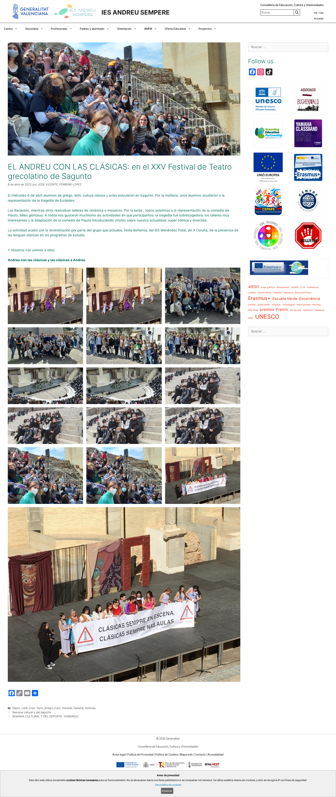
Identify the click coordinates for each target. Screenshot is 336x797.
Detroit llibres (264, 292)
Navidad (316, 304)
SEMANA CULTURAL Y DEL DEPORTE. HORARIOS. (45, 716)
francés (252, 304)
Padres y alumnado (92, 29)
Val (315, 12)
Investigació (289, 304)
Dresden (277, 292)
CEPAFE (294, 287)
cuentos (252, 292)
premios (267, 309)
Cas (321, 12)
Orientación (124, 29)
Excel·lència (309, 298)
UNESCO (267, 316)
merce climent (303, 304)
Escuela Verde (284, 298)
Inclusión (276, 304)
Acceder (319, 18)
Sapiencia (308, 310)
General (67, 708)
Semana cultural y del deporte (31, 712)
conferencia (312, 287)
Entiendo (167, 790)
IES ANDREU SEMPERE (136, 12)
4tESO (253, 287)
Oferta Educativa (175, 29)
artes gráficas (268, 287)
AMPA (148, 29)
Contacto (200, 754)
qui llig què (295, 310)
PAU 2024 (253, 310)
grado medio (263, 304)
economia (288, 292)
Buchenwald (283, 287)
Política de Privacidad (140, 754)
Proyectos (205, 29)
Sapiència (319, 310)
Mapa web (186, 754)
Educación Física (303, 292)
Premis (282, 309)
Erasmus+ (259, 298)
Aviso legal (119, 754)
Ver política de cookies (168, 784)
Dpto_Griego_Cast (48, 708)
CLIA (302, 287)
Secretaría (31, 29)
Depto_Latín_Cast (23, 708)
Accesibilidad (215, 754)
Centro (8, 29)
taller (250, 318)
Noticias (90, 708)
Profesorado (59, 29)
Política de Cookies (166, 754)
